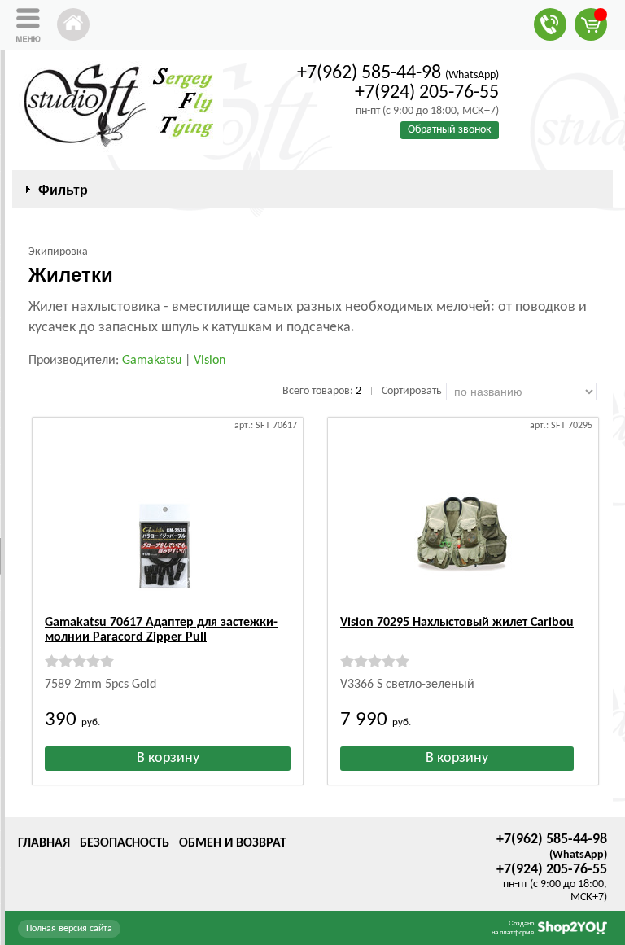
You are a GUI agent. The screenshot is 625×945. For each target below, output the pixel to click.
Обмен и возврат (232, 843)
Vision (209, 360)
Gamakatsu (151, 360)
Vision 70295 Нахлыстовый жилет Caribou (457, 622)
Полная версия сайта (69, 929)
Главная (44, 843)
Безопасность (124, 843)
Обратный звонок (450, 130)
